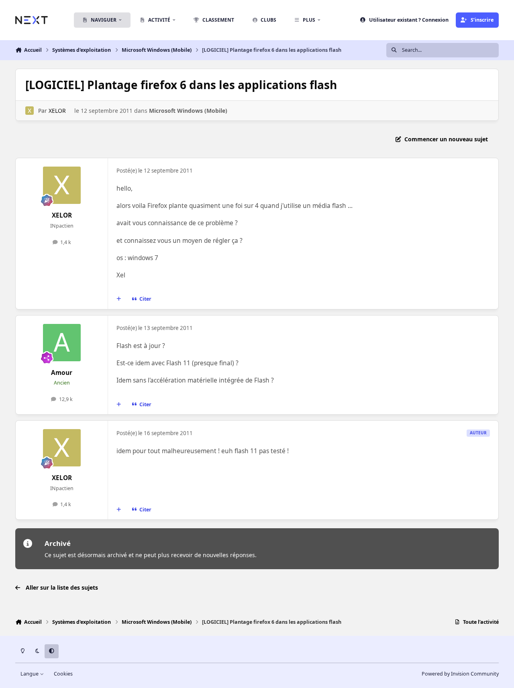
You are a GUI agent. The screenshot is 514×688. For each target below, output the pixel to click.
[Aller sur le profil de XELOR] (29, 110)
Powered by (460, 673)
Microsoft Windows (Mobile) (188, 110)
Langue (30, 673)
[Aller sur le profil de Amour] (62, 343)
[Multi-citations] (118, 299)
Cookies (63, 673)
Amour (61, 372)
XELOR (57, 110)
